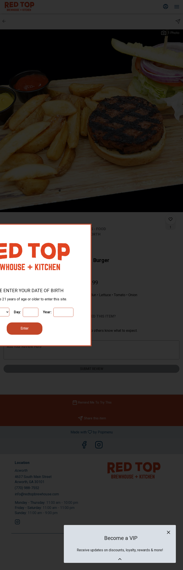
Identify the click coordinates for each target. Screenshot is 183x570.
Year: (47, 312)
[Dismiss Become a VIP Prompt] (168, 532)
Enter (25, 328)
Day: (18, 312)
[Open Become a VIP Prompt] (120, 559)
